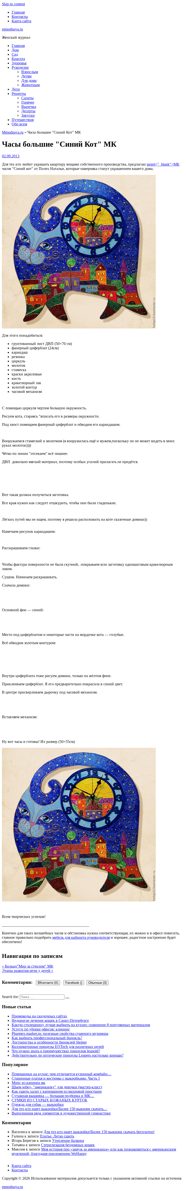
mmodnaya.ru (12, 29)
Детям (26, 76)
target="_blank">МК (163, 164)
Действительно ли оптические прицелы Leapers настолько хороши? (68, 1055)
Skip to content (13, 4)
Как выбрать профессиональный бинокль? (47, 1038)
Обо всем (19, 124)
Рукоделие (20, 67)
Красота (18, 59)
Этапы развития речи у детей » (27, 971)
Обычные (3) (97, 983)
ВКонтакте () (48, 983)
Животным (30, 85)
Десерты (28, 111)
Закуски (28, 115)
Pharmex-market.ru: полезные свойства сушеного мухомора (60, 1033)
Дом (15, 50)
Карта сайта (21, 21)
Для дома (29, 80)
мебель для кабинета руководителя (81, 937)
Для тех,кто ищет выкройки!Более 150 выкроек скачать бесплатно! (99, 1132)
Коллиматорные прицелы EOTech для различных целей (58, 1047)
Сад (15, 54)
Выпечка (28, 107)
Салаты (27, 98)
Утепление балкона (68, 1140)
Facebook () (73, 983)
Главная (18, 12)
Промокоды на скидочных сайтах (39, 1016)
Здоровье (19, 63)
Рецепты (19, 94)
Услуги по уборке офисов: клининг (41, 1029)
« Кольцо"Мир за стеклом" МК (27, 966)
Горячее (27, 102)
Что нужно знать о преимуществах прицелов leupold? (56, 1051)
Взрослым (29, 72)
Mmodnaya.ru (12, 132)
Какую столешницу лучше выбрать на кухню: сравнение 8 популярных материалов (81, 1025)
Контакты (20, 17)
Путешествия (23, 120)
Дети (16, 89)
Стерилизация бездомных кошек (68, 1145)
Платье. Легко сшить (57, 1136)
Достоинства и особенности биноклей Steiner (49, 1042)
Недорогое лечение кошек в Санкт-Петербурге (50, 1020)
